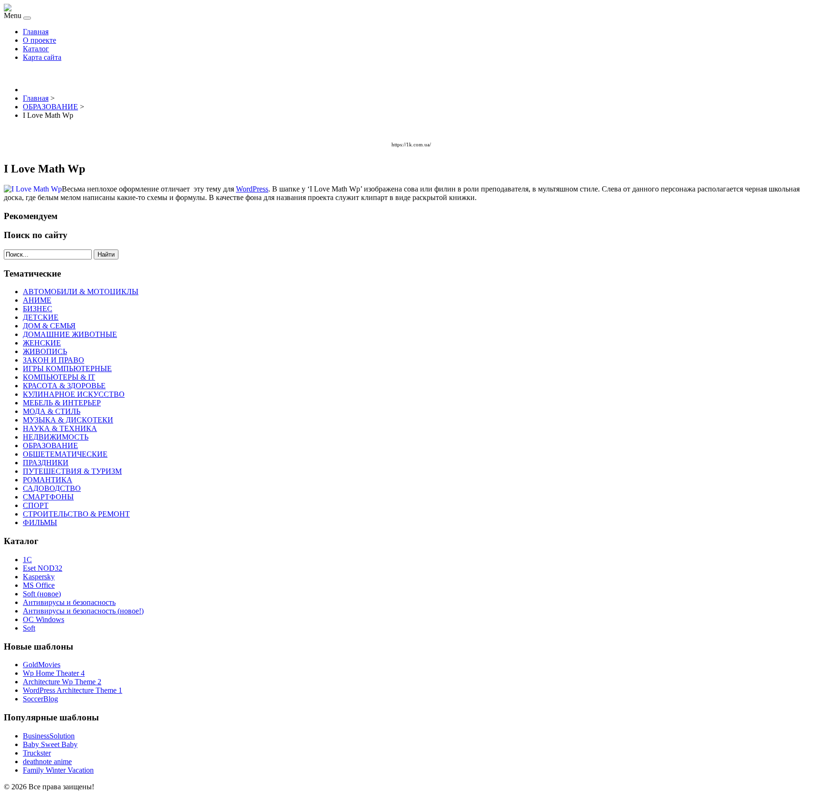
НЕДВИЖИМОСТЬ (55, 437)
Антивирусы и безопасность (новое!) (83, 611)
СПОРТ (36, 505)
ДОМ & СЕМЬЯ (49, 326)
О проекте (39, 40)
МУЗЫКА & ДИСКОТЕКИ (68, 420)
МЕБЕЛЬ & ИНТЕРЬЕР (62, 403)
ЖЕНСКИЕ (42, 343)
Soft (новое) (42, 594)
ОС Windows (43, 619)
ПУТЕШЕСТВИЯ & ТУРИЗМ (72, 471)
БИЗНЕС (37, 309)
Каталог (36, 49)
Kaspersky (39, 577)
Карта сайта (42, 57)
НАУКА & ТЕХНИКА (60, 428)
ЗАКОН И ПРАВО (53, 360)
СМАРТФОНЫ (48, 497)
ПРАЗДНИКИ (45, 463)
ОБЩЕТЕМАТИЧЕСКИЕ (65, 454)
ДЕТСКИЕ (41, 317)
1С (27, 560)
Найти (106, 254)
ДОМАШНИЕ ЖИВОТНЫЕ (70, 334)
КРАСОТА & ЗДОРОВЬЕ (64, 386)
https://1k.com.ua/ (411, 144)
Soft (29, 628)
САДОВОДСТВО (52, 488)
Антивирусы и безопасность (69, 602)
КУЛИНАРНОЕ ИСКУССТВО (74, 394)
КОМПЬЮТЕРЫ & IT (59, 377)
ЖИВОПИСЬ (45, 351)
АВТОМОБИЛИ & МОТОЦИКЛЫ (80, 291)
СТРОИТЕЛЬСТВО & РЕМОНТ (76, 514)
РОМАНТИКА (47, 480)
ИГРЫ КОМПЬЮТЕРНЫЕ (67, 368)
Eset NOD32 (42, 568)
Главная (36, 32)
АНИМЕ (37, 300)
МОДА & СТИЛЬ (51, 411)
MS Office (39, 585)
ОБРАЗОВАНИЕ (50, 445)
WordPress (252, 189)
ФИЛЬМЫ (40, 522)
